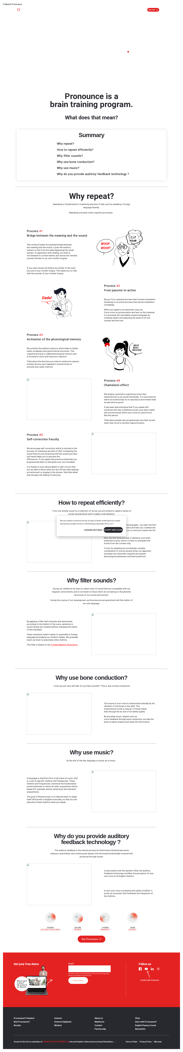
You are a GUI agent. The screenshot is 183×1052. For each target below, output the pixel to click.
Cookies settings (93, 530)
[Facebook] (140, 968)
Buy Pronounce (90, 939)
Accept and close (113, 530)
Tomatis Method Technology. (64, 644)
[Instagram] (158, 968)
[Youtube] (146, 969)
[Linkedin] (152, 969)
